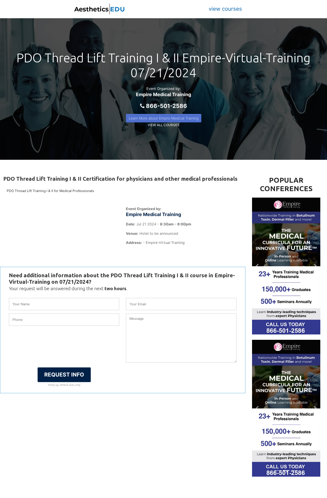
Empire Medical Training (163, 94)
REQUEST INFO (64, 374)
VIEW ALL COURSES (164, 125)
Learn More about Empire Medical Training (163, 118)
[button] (257, 266)
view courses (225, 9)
